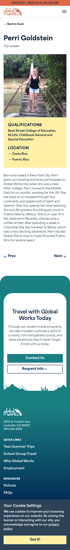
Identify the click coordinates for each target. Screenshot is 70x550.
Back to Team (15, 24)
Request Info (33, 369)
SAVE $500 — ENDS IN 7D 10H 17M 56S (34, 3)
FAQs (8, 493)
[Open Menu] (64, 11)
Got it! (35, 540)
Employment (14, 468)
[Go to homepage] (13, 11)
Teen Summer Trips (19, 447)
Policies (10, 485)
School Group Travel (20, 454)
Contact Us (35, 358)
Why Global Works (19, 461)
